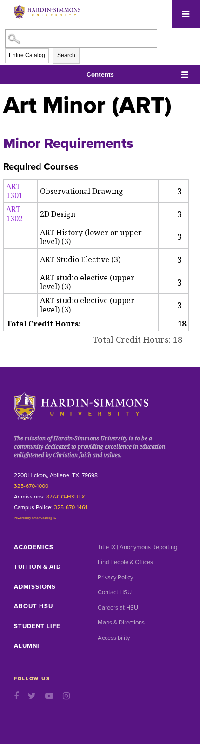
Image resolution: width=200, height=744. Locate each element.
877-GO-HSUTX (65, 496)
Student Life (37, 626)
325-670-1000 (31, 486)
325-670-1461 (70, 507)
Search (66, 55)
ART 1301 (14, 190)
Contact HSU (115, 592)
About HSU (33, 606)
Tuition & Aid (37, 567)
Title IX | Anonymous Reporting (137, 547)
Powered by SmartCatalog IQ (35, 518)
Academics (33, 547)
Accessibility (114, 638)
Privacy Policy (115, 577)
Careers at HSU (118, 607)
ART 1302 (14, 213)
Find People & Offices (125, 562)
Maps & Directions (121, 622)
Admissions (35, 587)
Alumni (27, 646)
